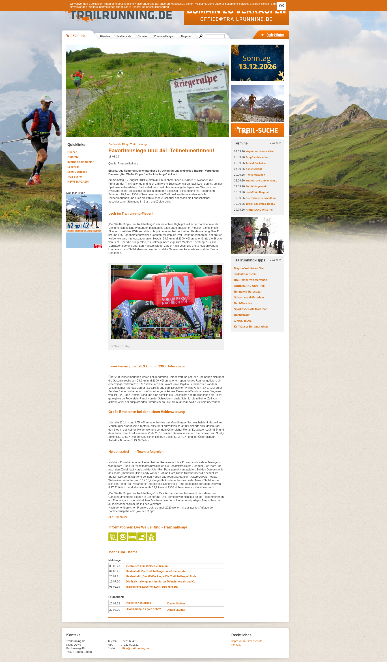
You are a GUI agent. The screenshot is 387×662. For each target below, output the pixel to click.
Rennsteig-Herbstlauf (247, 291)
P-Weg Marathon (255, 174)
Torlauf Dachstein (256, 163)
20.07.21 (114, 576)
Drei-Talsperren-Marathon (261, 198)
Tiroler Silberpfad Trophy (260, 204)
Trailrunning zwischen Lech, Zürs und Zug (152, 586)
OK (281, 6)
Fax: (110, 644)
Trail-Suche (74, 176)
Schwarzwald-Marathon (249, 297)
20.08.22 (114, 603)
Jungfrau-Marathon (257, 157)
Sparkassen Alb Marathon (250, 309)
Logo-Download (77, 171)
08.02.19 (114, 586)
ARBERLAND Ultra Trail (259, 209)
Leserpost (73, 166)
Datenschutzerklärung (155, 7)
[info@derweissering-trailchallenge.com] (123, 540)
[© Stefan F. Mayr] (166, 338)
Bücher (72, 152)
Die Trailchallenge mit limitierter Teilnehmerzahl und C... (161, 581)
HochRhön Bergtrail (257, 192)
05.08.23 (114, 566)
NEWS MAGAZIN (78, 181)
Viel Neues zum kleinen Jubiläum (147, 566)
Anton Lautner (176, 609)
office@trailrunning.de (135, 648)
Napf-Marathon (243, 303)
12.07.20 (114, 581)
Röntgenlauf (241, 315)
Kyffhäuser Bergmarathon (251, 326)
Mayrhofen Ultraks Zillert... (261, 151)
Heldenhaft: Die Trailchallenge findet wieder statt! (157, 571)
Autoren (72, 157)
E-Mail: (112, 648)
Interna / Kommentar (80, 162)
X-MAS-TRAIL (243, 320)
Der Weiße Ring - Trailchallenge (128, 144)
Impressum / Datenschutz (246, 641)
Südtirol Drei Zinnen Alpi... (261, 180)
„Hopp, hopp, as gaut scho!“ (143, 609)
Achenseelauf (254, 169)
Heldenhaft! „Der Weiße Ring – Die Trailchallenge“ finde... (162, 576)
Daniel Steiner (176, 603)
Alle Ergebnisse (118, 517)
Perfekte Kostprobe (138, 602)
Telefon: (112, 641)
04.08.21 (114, 571)
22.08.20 (114, 609)
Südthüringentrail (256, 186)
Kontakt (236, 644)
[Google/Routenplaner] (152, 540)
